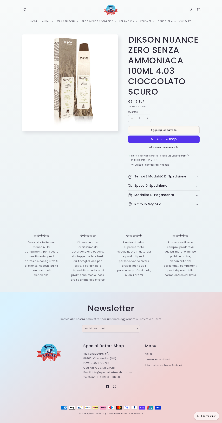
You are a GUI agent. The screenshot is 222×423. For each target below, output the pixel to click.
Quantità (133, 111)
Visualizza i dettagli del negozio (150, 164)
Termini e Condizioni (157, 359)
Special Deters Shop (96, 413)
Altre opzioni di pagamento (163, 147)
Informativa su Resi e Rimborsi (163, 365)
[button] (25, 9)
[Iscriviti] (136, 328)
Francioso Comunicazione (130, 413)
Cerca (149, 353)
